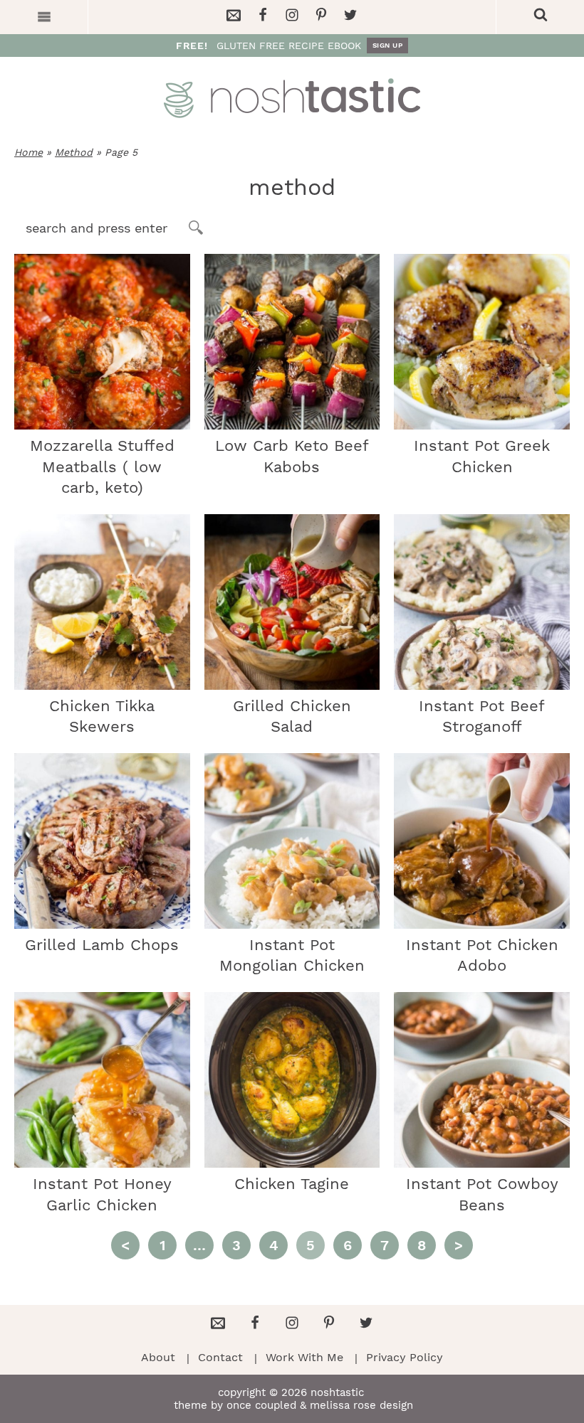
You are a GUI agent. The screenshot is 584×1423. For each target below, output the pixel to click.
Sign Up (387, 45)
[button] (44, 17)
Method (74, 152)
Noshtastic (292, 98)
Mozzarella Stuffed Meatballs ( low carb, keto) (102, 466)
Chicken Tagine (291, 1184)
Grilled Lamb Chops (102, 945)
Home (28, 152)
